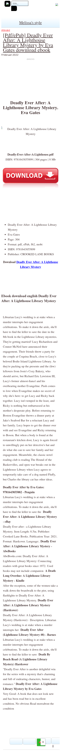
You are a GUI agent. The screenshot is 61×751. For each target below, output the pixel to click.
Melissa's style (30, 22)
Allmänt (5, 30)
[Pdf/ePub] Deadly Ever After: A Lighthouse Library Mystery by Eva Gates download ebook (28, 42)
